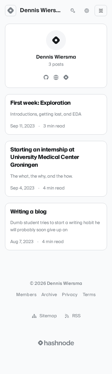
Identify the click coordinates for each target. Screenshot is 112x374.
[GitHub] (46, 77)
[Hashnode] (66, 77)
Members (26, 295)
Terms (89, 295)
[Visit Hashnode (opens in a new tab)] (56, 343)
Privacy (69, 295)
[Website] (56, 77)
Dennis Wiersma (41, 10)
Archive (49, 295)
